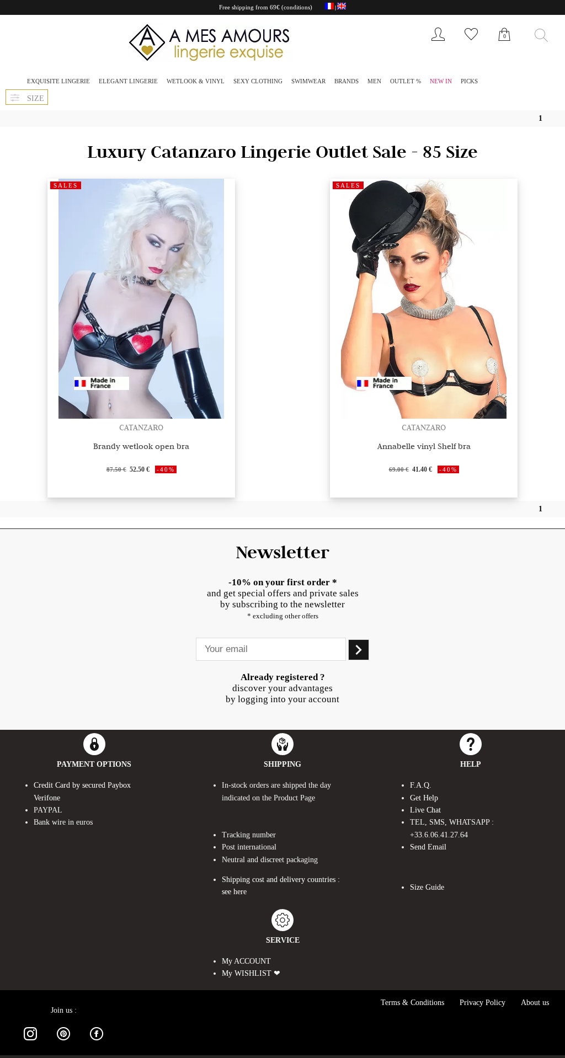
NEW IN (441, 81)
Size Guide (427, 887)
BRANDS (346, 81)
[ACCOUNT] (438, 43)
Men (374, 81)
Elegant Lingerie (128, 81)
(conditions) (296, 7)
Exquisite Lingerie (58, 81)
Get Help (424, 798)
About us (535, 1002)
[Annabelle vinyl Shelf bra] (424, 415)
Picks (469, 81)
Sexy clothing (257, 81)
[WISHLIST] (471, 43)
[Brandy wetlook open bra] (141, 415)
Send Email (428, 847)
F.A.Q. (420, 785)
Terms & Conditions (412, 1002)
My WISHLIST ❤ (251, 973)
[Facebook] (97, 1042)
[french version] (329, 7)
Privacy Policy (482, 1002)
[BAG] (504, 46)
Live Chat (425, 810)
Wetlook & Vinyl (196, 81)
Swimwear (308, 81)
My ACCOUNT (246, 961)
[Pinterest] (63, 1042)
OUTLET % (405, 81)
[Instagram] (30, 1042)
